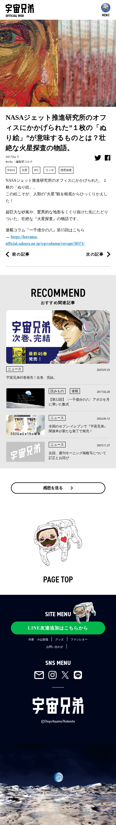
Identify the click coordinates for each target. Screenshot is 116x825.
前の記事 (21, 254)
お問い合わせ (54, 646)
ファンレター (79, 639)
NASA (11, 170)
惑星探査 (66, 170)
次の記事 (95, 254)
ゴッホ (49, 170)
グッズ (59, 639)
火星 (24, 170)
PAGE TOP (58, 579)
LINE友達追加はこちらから (58, 628)
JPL (36, 170)
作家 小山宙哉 (38, 639)
